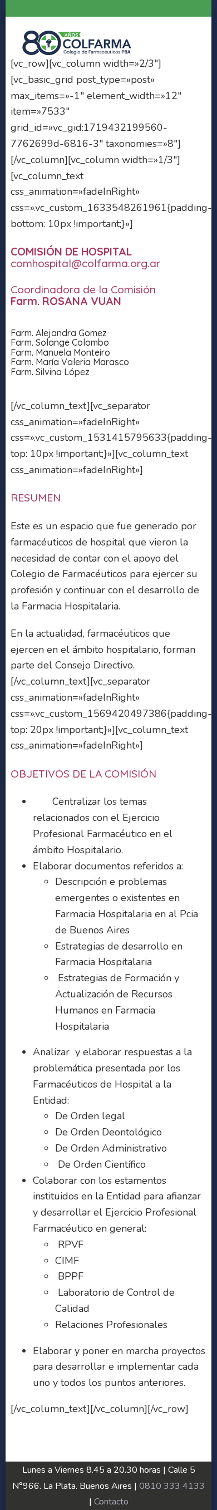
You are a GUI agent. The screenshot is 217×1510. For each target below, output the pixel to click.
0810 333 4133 (172, 1486)
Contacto (111, 1502)
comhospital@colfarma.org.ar (85, 263)
